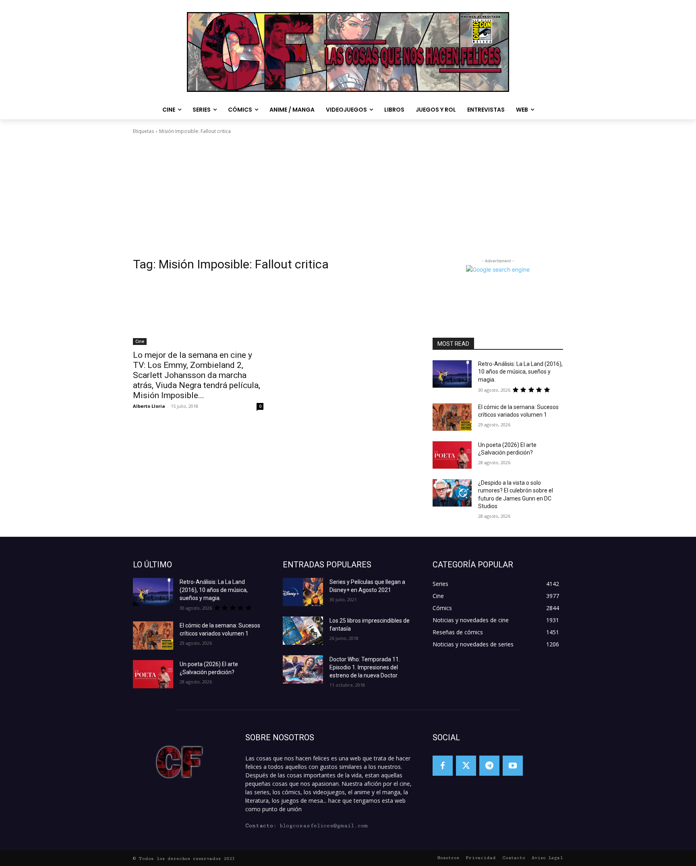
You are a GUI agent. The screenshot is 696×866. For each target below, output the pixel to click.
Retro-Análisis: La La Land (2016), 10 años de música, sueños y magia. (520, 372)
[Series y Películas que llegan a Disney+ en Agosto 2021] (303, 592)
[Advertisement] (348, 195)
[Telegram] (489, 766)
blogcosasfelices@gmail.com (324, 825)
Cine (139, 341)
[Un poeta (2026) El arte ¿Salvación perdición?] (452, 455)
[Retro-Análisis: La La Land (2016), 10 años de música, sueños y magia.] (452, 374)
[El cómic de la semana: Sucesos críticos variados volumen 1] (452, 417)
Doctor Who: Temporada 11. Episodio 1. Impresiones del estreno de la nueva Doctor (364, 667)
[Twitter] (466, 766)
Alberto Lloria (149, 406)
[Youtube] (513, 766)
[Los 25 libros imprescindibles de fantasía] (303, 631)
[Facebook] (443, 766)
